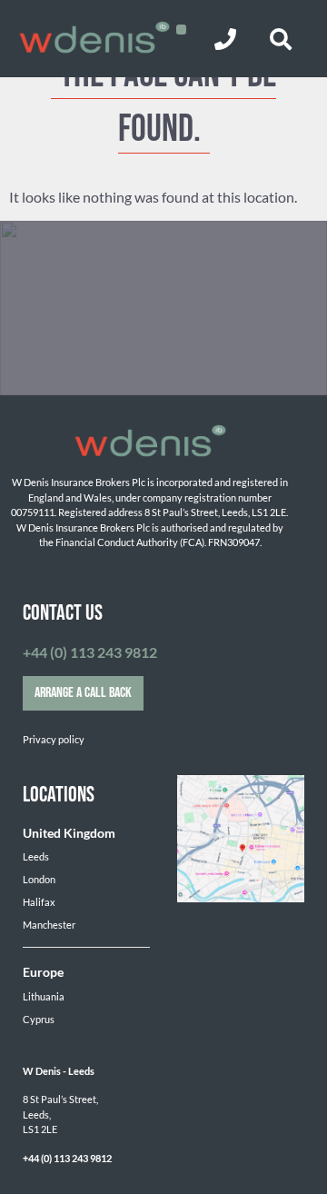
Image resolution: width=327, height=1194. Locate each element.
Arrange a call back (83, 692)
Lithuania (43, 996)
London (39, 879)
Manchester (49, 924)
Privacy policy (53, 739)
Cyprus (38, 1019)
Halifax (39, 902)
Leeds (36, 856)
